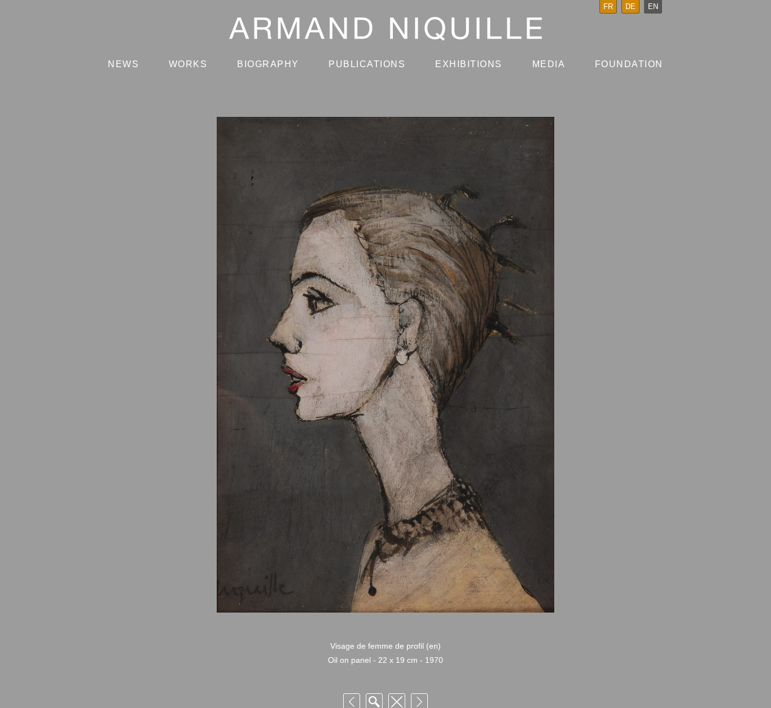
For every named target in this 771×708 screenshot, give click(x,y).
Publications (366, 64)
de (630, 6)
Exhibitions (468, 64)
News (123, 64)
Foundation (629, 64)
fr (608, 6)
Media (549, 64)
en (653, 6)
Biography (268, 64)
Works (188, 64)
